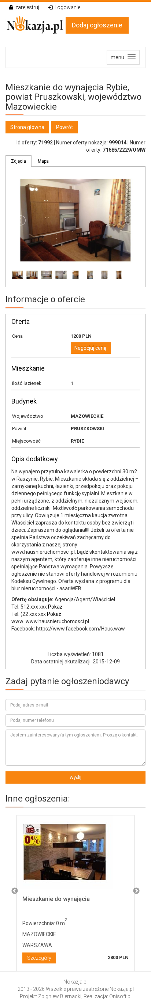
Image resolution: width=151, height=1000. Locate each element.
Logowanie (67, 7)
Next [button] (136, 891)
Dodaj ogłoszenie (97, 25)
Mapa (43, 161)
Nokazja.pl (75, 982)
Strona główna (27, 127)
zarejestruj (27, 7)
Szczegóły (39, 958)
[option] (75, 891)
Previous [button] (14, 891)
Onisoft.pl (120, 996)
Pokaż (55, 607)
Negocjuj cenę (90, 348)
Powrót (64, 127)
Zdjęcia (18, 161)
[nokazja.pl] (35, 25)
